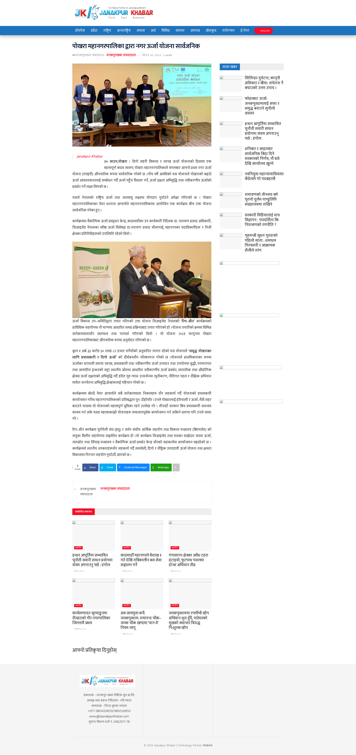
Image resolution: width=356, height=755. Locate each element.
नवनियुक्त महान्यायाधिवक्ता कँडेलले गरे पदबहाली (264, 176)
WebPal (207, 745)
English (265, 31)
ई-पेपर (244, 30)
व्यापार (180, 30)
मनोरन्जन (228, 30)
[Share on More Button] (176, 467)
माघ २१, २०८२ (127, 634)
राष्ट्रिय (107, 30)
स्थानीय (168, 55)
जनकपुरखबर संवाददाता (121, 55)
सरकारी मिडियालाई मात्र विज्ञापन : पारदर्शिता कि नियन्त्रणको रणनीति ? (262, 220)
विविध (165, 30)
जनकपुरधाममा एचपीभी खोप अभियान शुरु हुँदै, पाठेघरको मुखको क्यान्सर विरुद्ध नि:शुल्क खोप (189, 620)
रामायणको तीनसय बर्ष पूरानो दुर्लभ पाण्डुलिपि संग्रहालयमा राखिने (261, 199)
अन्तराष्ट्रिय (124, 30)
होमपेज (80, 30)
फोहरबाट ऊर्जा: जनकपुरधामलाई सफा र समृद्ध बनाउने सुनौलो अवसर (262, 106)
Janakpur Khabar (90, 156)
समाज (141, 30)
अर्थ (153, 30)
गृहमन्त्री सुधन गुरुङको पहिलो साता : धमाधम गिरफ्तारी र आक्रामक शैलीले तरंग (261, 243)
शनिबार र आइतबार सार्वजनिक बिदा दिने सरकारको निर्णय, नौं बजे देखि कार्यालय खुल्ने (262, 156)
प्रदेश (94, 30)
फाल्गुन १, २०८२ (80, 629)
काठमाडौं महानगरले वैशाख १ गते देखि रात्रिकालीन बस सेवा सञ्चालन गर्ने (141, 560)
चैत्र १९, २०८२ (127, 571)
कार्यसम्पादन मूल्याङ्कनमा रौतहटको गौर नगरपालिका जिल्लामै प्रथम (91, 618)
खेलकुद (211, 30)
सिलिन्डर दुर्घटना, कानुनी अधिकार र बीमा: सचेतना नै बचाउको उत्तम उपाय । (264, 83)
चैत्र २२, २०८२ (79, 571)
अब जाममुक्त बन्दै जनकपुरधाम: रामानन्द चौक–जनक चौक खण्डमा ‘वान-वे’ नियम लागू (141, 620)
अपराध (195, 30)
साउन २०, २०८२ (151, 55)
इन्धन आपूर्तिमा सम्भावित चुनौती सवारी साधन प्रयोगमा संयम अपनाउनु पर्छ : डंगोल (92, 560)
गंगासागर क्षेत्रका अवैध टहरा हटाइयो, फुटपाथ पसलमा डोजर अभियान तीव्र (188, 560)
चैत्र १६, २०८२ (175, 571)
